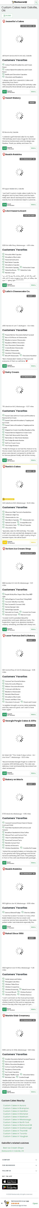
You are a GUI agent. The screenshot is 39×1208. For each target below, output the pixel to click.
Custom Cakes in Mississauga (17, 1119)
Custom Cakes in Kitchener (15, 1114)
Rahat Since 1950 (14, 933)
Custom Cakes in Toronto (15, 1133)
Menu (33, 91)
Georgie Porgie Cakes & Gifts (20, 721)
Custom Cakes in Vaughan (15, 1136)
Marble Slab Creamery (17, 1016)
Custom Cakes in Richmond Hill (17, 1125)
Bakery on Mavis (14, 779)
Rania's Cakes (13, 467)
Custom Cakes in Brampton (16, 1108)
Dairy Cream (12, 372)
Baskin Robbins (13, 154)
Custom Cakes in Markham (15, 1116)
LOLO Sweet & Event (15, 211)
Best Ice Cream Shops (13, 1148)
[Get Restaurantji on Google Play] (10, 1187)
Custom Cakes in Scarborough (17, 1128)
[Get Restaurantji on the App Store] (10, 1181)
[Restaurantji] (19, 2)
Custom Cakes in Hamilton (15, 1111)
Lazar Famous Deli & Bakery (20, 636)
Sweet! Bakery (13, 98)
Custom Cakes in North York (16, 1122)
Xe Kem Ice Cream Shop (18, 549)
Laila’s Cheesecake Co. (17, 291)
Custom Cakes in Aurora (14, 1105)
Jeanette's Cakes (14, 21)
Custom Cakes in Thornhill (15, 1130)
